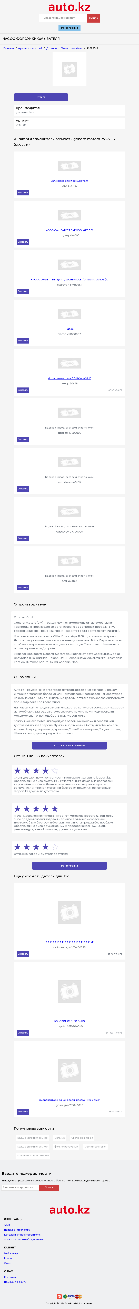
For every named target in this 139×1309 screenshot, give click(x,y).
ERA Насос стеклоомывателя (69, 181)
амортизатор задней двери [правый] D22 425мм (69, 1100)
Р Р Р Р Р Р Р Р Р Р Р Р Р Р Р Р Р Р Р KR (69, 942)
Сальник (59, 1138)
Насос (69, 329)
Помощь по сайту (15, 1282)
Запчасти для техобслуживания (24, 1240)
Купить (41, 97)
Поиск (93, 18)
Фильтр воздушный (66, 1147)
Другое (51, 48)
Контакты (10, 1277)
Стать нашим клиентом (69, 746)
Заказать (23, 193)
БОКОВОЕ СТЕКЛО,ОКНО (69, 1021)
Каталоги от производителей (22, 1235)
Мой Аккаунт (12, 1254)
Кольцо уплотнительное (32, 1138)
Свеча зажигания (82, 1138)
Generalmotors (72, 48)
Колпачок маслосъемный (33, 1156)
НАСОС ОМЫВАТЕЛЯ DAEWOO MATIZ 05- (69, 230)
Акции (7, 1225)
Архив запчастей (30, 48)
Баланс (8, 1258)
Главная (8, 48)
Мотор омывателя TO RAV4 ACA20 (69, 378)
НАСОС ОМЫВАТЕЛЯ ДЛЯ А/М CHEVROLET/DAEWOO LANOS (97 (69, 280)
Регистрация (69, 28)
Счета (8, 1263)
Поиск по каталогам (17, 1230)
